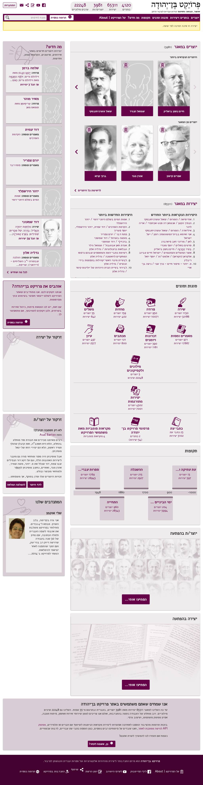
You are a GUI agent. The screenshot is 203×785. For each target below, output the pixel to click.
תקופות (145, 17)
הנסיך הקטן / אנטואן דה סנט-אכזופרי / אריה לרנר (165, 225)
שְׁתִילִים (34, 234)
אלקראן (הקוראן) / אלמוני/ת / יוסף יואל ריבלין (168, 258)
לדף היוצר (35, 485)
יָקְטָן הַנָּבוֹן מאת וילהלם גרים (25, 74)
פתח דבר (15, 165)
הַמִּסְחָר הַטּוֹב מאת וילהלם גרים (24, 82)
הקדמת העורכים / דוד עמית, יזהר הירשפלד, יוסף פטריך (101, 229)
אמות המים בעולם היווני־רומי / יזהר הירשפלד (106, 221)
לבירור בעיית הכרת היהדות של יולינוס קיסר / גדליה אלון (101, 269)
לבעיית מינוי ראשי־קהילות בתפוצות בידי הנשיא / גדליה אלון (103, 262)
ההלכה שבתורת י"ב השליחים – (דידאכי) (25, 261)
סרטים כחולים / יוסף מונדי (176, 245)
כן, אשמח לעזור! (101, 744)
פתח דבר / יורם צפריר (114, 234)
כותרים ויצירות (179, 17)
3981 (97, 5)
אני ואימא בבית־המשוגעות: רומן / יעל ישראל (169, 236)
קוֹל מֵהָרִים (16, 230)
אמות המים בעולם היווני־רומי (25, 198)
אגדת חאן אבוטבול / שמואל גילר (108, 245)
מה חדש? (133, 17)
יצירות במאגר (185, 204)
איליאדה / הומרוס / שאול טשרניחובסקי (168, 230)
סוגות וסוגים (160, 17)
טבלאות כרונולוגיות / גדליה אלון (108, 249)
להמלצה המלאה (16, 485)
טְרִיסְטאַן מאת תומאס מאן (27, 105)
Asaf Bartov (48, 435)
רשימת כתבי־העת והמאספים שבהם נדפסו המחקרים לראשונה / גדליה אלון (102, 254)
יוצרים (195, 17)
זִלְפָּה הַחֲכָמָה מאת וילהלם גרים (24, 78)
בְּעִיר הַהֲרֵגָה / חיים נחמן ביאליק (173, 249)
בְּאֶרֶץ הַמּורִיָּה (20, 234)
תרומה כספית (61, 17)
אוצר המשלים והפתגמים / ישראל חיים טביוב (165, 253)
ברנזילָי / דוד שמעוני (114, 241)
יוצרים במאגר (185, 47)
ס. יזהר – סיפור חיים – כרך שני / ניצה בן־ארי (167, 265)
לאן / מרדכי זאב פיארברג (176, 241)
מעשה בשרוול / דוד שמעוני (110, 238)
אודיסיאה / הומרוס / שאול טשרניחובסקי (168, 219)
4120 (126, 5)
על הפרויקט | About (112, 17)
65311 (112, 5)
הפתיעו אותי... (136, 599)
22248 (80, 5)
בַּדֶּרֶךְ (27, 230)
